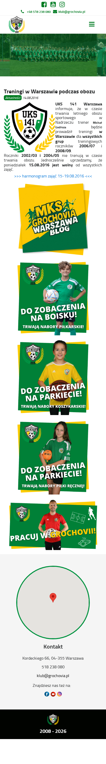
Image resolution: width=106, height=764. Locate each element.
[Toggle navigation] (92, 24)
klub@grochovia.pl (71, 11)
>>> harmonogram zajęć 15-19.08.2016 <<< (53, 176)
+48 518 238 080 (39, 11)
